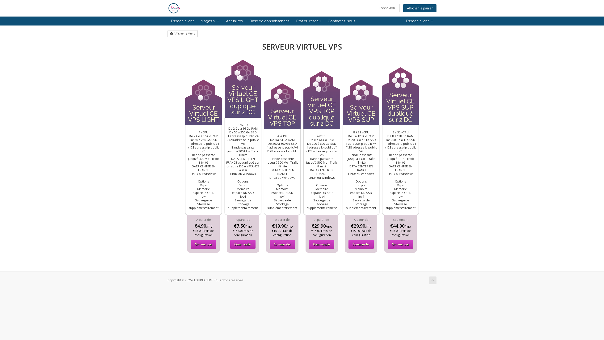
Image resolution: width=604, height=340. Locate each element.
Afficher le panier (420, 8)
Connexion (387, 8)
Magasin (209, 21)
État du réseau (308, 21)
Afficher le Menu (184, 34)
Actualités (234, 21)
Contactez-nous (341, 21)
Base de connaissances (269, 21)
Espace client (182, 21)
